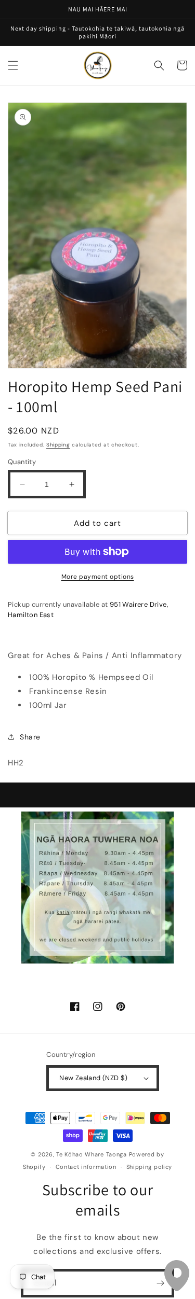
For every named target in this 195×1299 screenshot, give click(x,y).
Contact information (86, 1166)
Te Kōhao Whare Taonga (92, 1154)
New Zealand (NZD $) (93, 1077)
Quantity (22, 461)
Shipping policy (149, 1166)
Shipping (58, 444)
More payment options (97, 576)
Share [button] (30, 737)
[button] (13, 65)
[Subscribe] (160, 1283)
